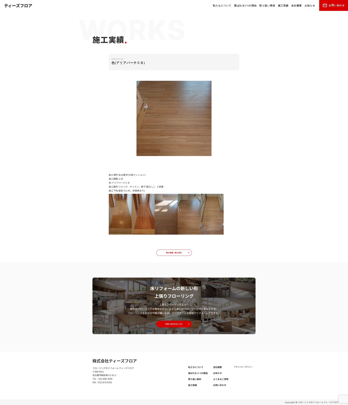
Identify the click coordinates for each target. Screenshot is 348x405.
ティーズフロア (18, 5)
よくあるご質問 (220, 379)
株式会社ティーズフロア (114, 361)
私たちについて (222, 5)
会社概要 (296, 5)
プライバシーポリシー (243, 366)
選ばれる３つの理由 (198, 373)
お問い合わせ (337, 5)
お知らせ (310, 5)
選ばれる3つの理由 (245, 5)
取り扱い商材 (267, 5)
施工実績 (283, 5)
